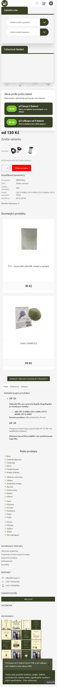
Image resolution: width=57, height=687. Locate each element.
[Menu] (51, 3)
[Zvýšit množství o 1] (10, 166)
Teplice (10, 528)
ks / (28, 599)
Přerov (9, 522)
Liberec (10, 496)
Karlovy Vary (12, 490)
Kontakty (5, 564)
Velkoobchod (6, 561)
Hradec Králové (13, 472)
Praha (9, 517)
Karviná (10, 486)
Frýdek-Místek (13, 469)
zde (39, 680)
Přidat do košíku (21, 168)
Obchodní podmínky (9, 551)
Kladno (9, 493)
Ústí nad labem (13, 535)
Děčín (9, 466)
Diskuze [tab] (24, 386)
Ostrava (10, 507)
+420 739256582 (12, 581)
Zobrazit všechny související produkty (28, 379)
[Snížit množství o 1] (10, 169)
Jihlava (9, 480)
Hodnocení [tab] (14, 386)
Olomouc (10, 504)
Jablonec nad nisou (15, 477)
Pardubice (11, 511)
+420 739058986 (12, 585)
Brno (9, 456)
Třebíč (9, 531)
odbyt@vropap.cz (12, 578)
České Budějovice (14, 459)
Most (9, 501)
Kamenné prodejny (9, 557)
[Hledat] (37, 3)
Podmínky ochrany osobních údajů (15, 554)
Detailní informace (9, 203)
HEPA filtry (20, 180)
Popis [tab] (6, 386)
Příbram (10, 525)
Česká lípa (11, 462)
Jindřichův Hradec (14, 483)
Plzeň (9, 514)
